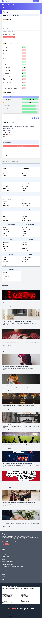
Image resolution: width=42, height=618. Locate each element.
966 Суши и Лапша (26, 257)
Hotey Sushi (24, 263)
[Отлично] (14, 34)
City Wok (24, 231)
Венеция (24, 188)
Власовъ (24, 185)
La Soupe (24, 218)
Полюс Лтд (5, 229)
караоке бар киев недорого (26, 601)
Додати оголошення (6, 553)
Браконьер (5, 246)
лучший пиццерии (24, 600)
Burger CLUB (6, 183)
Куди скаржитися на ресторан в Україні (9, 564)
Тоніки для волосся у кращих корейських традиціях (15, 366)
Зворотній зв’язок (5, 554)
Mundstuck (5, 220)
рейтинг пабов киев (6, 600)
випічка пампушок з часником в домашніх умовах (29, 592)
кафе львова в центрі (25, 595)
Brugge (4, 250)
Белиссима (24, 216)
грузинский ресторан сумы (7, 595)
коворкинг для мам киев (7, 596)
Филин (23, 190)
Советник (24, 173)
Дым (4, 212)
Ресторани (9, 134)
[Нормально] (12, 34)
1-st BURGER (6, 186)
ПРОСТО (5, 274)
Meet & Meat (25, 235)
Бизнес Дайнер (6, 205)
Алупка (3, 573)
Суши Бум (24, 261)
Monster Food (25, 227)
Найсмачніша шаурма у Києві (8, 561)
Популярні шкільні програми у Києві (11, 385)
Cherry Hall (24, 175)
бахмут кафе (23, 594)
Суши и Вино (25, 259)
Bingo (23, 246)
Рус (3, 544)
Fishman (24, 233)
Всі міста (3, 559)
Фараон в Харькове (26, 220)
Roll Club (24, 265)
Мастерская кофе (26, 199)
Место (4, 168)
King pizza (24, 242)
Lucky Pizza (24, 248)
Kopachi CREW (6, 190)
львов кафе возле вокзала (7, 598)
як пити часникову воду (6, 589)
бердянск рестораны (25, 596)
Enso (23, 212)
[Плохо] (10, 34)
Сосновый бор (25, 186)
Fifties (23, 198)
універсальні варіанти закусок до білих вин (10, 588)
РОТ (4, 216)
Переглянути (8, 130)
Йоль (23, 201)
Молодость (5, 265)
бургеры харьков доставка (26, 598)
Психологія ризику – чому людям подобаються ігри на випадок (18, 444)
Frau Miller (5, 248)
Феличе (4, 257)
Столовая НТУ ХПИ (7, 199)
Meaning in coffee (26, 205)
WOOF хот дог (6, 276)
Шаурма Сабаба (6, 278)
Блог (3, 551)
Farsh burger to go (7, 185)
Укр (7, 544)
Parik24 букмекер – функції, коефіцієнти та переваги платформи (18, 405)
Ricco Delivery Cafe (26, 229)
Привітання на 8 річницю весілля (11, 521)
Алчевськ (3, 576)
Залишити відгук (21, 146)
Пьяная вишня (25, 168)
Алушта (3, 574)
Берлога (5, 263)
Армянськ (4, 577)
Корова (24, 214)
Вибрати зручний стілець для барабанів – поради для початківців (19, 502)
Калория (5, 198)
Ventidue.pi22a (25, 244)
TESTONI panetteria (7, 227)
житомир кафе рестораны (26, 597)
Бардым (5, 214)
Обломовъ (5, 171)
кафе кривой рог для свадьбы (8, 594)
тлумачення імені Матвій (7, 591)
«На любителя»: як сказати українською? (13, 483)
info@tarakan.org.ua (16, 614)
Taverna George (25, 183)
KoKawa (4, 259)
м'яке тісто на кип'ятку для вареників (28, 588)
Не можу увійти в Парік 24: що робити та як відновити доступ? (18, 463)
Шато (4, 244)
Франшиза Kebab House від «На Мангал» (12, 424)
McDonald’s (5, 272)
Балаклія (3, 579)
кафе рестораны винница (7, 602)
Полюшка (5, 235)
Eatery (4, 203)
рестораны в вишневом (6, 597)
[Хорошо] (13, 34)
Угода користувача (5, 556)
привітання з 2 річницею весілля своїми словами (28, 590)
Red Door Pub (6, 242)
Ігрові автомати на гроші (9, 302)
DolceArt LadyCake (7, 231)
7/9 (3, 173)
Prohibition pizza (26, 250)
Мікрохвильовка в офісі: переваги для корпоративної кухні (17, 321)
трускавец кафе (5, 601)
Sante (4, 233)
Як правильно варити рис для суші (11, 340)
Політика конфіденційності (7, 558)
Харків (6, 136)
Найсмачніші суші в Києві (7, 562)
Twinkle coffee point (26, 203)
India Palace (5, 261)
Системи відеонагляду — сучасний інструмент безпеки (13, 566)
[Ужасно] (9, 34)
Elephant (5, 218)
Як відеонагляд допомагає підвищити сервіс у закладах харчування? (15, 567)
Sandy (23, 171)
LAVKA (23, 170)
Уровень (5, 170)
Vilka (4, 279)
